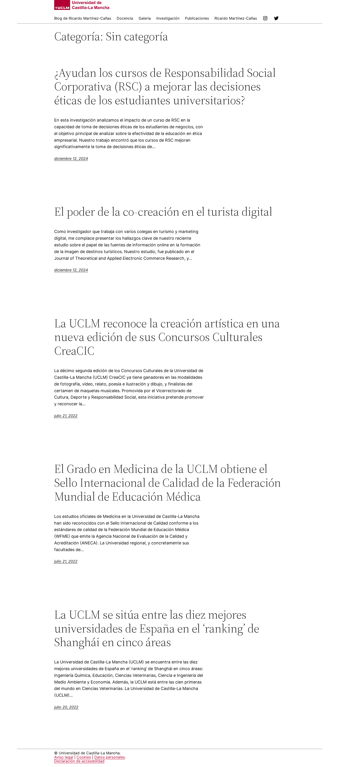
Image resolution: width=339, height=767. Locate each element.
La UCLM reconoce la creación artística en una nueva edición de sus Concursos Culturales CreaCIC (167, 337)
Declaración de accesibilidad (79, 761)
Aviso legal (63, 757)
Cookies (84, 757)
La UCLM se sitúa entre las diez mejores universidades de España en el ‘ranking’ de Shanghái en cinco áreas (156, 628)
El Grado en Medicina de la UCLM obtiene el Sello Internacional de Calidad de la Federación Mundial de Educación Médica (167, 482)
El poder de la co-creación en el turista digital (163, 211)
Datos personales (109, 757)
